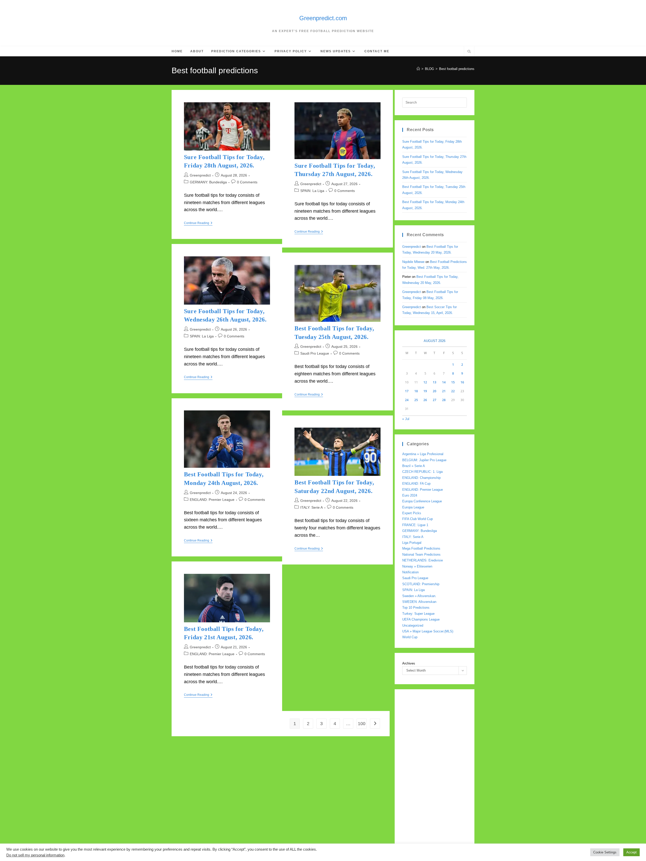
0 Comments (247, 182)
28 (444, 400)
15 (453, 382)
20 (434, 391)
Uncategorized (412, 625)
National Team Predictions (421, 554)
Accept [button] (631, 852)
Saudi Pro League (314, 353)
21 (444, 391)
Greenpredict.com (323, 18)
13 (434, 382)
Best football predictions (456, 69)
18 (416, 391)
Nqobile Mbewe (413, 262)
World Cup (409, 637)
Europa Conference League (422, 501)
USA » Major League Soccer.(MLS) (427, 631)
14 (444, 382)
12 (425, 382)
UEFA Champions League (421, 619)
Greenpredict (200, 175)
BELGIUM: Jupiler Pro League (424, 460)
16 (462, 382)
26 (425, 400)
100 (361, 723)
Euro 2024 (409, 495)
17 (407, 391)
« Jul (405, 419)
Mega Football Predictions (421, 548)
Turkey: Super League (418, 614)
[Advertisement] (434, 772)
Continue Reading (198, 223)
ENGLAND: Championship (421, 478)
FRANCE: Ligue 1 (415, 525)
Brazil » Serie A (413, 466)
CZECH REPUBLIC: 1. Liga (422, 472)
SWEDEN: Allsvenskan (419, 602)
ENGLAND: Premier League (212, 500)
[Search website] (469, 52)
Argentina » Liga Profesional (422, 454)
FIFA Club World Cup (417, 519)
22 (453, 391)
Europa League (413, 507)
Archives (408, 663)
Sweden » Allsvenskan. (419, 596)
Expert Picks (411, 513)
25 (416, 400)
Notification (410, 572)
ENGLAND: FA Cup (416, 483)
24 (407, 400)
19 (425, 391)
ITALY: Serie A (311, 507)
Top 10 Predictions (415, 607)
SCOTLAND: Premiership (420, 584)
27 (434, 400)
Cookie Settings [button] (604, 852)
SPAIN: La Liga (312, 191)
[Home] (418, 69)
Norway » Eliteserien (417, 566)
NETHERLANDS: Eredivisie (422, 560)
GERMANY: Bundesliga (208, 182)
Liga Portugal (411, 543)
